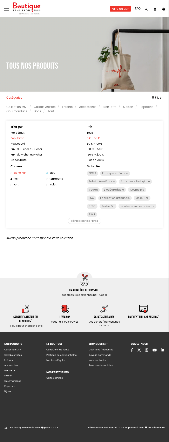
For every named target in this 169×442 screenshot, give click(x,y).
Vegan (93, 190)
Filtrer (158, 97)
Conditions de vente (57, 350)
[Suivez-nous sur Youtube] (155, 350)
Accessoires (87, 107)
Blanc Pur (19, 173)
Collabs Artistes (44, 107)
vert (16, 184)
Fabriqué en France (102, 181)
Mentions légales (56, 360)
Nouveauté (18, 144)
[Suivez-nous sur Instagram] (146, 350)
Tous (90, 133)
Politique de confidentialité (61, 355)
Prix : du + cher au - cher (26, 154)
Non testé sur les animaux (137, 206)
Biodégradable (114, 190)
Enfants (67, 107)
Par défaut (18, 133)
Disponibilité (19, 160)
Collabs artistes (13, 355)
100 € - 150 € (95, 149)
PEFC (92, 206)
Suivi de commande (100, 355)
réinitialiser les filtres (84, 221)
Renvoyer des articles (101, 365)
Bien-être (109, 107)
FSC (91, 198)
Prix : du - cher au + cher (26, 149)
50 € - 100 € (95, 144)
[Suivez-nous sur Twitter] (139, 350)
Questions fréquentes (101, 350)
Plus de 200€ (95, 160)
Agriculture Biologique (135, 181)
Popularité (17, 138)
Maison (128, 107)
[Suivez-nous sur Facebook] (132, 350)
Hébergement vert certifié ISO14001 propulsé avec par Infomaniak (126, 428)
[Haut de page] (161, 425)
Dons (37, 111)
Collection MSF (16, 107)
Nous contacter (97, 360)
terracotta (56, 179)
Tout (51, 111)
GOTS (92, 173)
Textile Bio (108, 206)
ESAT (92, 214)
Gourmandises (16, 111)
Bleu (52, 173)
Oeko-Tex (142, 198)
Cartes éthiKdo (54, 378)
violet (52, 184)
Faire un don (120, 8)
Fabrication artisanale (115, 198)
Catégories (14, 97)
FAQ (138, 8)
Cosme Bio (137, 190)
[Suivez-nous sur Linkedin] (162, 350)
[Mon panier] (163, 9)
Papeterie (146, 107)
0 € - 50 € (93, 138)
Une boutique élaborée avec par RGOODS (33, 428)
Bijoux (7, 391)
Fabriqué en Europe (115, 173)
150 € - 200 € (95, 154)
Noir (16, 179)
